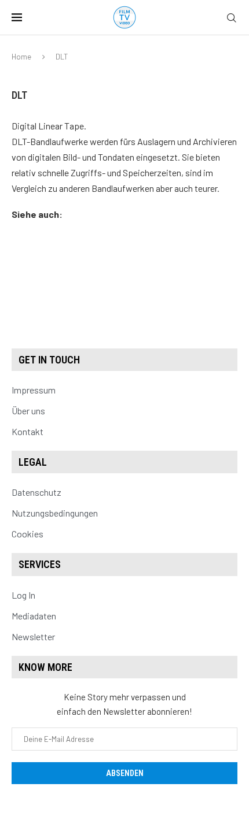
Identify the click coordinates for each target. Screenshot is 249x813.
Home (21, 56)
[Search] (231, 18)
